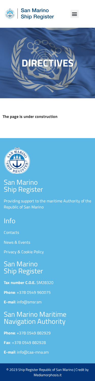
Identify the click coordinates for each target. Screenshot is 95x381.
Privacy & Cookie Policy (24, 252)
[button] (74, 14)
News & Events (17, 242)
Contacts (11, 232)
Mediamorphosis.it (48, 374)
